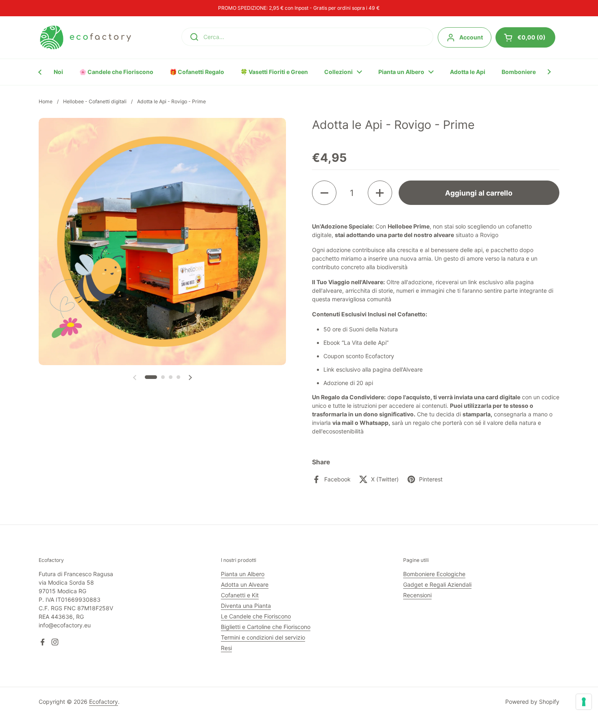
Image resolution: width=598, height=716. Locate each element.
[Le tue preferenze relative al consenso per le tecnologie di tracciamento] (583, 701)
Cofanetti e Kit (240, 595)
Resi (226, 647)
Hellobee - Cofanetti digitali (95, 101)
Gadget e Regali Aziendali (437, 584)
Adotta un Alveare (244, 584)
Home (45, 101)
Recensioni (417, 595)
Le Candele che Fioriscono (256, 616)
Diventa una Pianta (246, 605)
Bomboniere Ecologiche (434, 573)
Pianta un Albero (242, 573)
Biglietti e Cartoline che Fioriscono (265, 626)
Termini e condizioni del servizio (263, 637)
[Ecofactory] (85, 37)
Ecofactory (103, 701)
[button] (151, 377)
